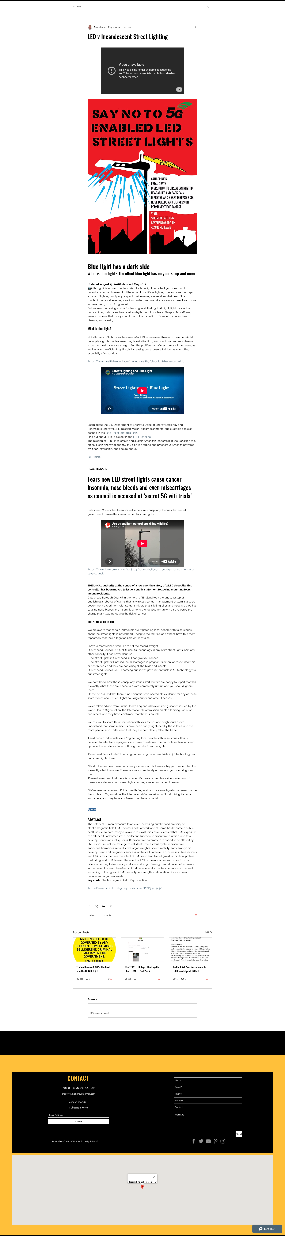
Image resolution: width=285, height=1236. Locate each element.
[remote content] (142, 71)
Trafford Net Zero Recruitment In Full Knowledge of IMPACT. (189, 969)
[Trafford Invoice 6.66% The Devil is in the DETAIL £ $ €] (94, 950)
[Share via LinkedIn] (103, 906)
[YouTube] (208, 1141)
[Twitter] (201, 1141)
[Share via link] (110, 906)
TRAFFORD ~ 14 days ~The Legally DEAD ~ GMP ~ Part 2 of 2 (142, 969)
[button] (208, 7)
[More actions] (195, 27)
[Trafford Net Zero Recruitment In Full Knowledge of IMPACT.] (190, 950)
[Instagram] (223, 1141)
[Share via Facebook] (89, 906)
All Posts (77, 6)
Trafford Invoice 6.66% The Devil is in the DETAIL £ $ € (93, 969)
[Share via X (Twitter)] (96, 906)
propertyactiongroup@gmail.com (78, 1093)
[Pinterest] (215, 1141)
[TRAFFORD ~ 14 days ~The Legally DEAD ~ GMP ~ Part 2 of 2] (142, 950)
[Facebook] (194, 1141)
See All (208, 932)
